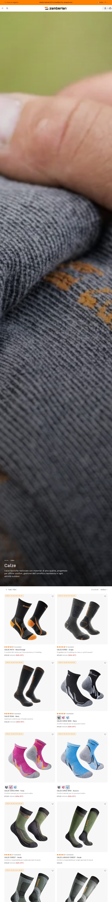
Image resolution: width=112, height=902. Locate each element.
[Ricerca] (7, 8)
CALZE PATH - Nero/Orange (14, 649)
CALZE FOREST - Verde (13, 857)
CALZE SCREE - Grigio (65, 649)
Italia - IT (103, 2)
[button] (104, 589)
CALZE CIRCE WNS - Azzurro (68, 790)
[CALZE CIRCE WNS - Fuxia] (63, 717)
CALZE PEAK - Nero (11, 716)
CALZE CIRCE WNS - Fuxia (14, 790)
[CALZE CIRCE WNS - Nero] (59, 717)
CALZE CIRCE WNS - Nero (67, 721)
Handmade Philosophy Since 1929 (56, 2)
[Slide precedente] (32, 2)
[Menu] (2, 8)
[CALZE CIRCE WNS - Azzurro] (67, 717)
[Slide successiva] (77, 2)
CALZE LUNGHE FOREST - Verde (69, 857)
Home (6, 560)
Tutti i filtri (12, 589)
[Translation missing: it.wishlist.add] (52, 596)
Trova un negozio (12, 2)
